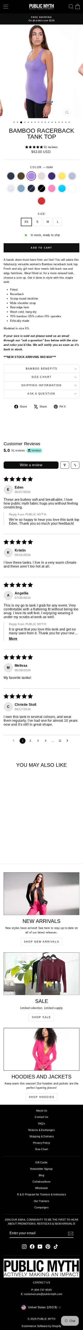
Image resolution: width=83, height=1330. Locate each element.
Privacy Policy (41, 1142)
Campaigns (41, 1207)
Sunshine (62, 176)
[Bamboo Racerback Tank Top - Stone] (22, 840)
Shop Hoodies (41, 1097)
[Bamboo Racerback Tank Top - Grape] (27, 840)
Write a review (31, 465)
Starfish (72, 176)
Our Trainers (41, 1201)
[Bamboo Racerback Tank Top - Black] (8, 848)
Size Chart (41, 376)
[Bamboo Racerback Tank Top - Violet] (18, 840)
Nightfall (31, 188)
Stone (41, 176)
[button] (34, 147)
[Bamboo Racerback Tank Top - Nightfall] (27, 844)
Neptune (21, 188)
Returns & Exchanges (41, 1130)
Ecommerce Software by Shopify (41, 1326)
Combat (21, 176)
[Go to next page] (68, 741)
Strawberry (41, 201)
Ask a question (41, 393)
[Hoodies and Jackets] (41, 1049)
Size (41, 213)
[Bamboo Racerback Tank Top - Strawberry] (27, 848)
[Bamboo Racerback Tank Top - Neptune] (22, 844)
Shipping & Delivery (41, 1136)
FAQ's (41, 1123)
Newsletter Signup (41, 1168)
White (72, 188)
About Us (41, 1110)
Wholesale (41, 1188)
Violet (31, 176)
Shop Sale (41, 1017)
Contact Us (41, 1117)
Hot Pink (51, 188)
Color (41, 167)
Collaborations (42, 1181)
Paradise (62, 188)
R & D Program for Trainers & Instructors (41, 1194)
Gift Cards (41, 1162)
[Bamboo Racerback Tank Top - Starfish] (13, 844)
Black (41, 188)
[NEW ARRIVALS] (41, 893)
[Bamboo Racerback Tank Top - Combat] (13, 840)
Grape (51, 176)
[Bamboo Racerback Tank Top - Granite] (8, 840)
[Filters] (64, 465)
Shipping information (41, 385)
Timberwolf (11, 188)
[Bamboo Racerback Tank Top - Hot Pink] (13, 848)
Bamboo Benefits (41, 368)
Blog (41, 1175)
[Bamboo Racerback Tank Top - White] (22, 848)
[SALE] (41, 973)
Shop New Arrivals (41, 941)
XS (26, 221)
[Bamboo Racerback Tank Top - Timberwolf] (18, 844)
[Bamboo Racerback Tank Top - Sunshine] (8, 844)
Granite (11, 176)
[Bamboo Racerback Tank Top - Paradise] (18, 848)
